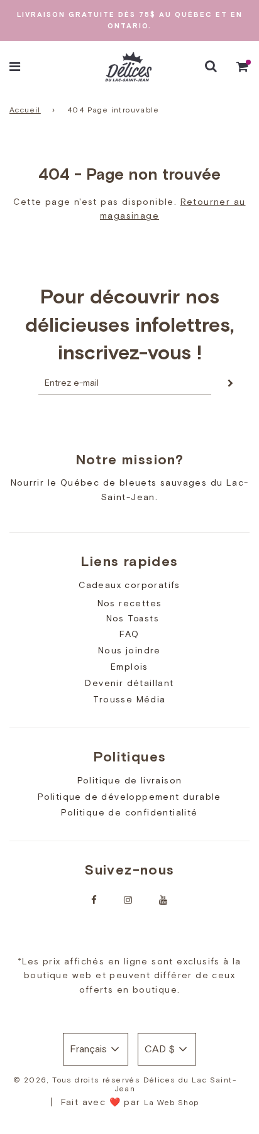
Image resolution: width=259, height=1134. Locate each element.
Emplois (129, 667)
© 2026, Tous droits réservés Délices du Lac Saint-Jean (124, 1084)
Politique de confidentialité (129, 812)
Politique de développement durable (129, 797)
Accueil (25, 110)
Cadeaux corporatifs (129, 585)
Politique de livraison (129, 780)
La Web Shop (171, 1102)
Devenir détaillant (129, 683)
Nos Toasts (132, 618)
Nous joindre (129, 650)
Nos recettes (129, 603)
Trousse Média (129, 699)
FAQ (129, 634)
